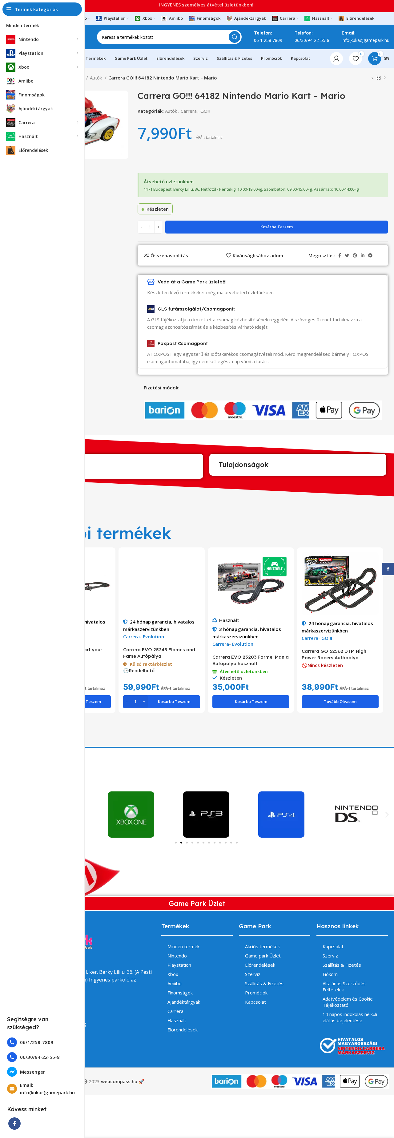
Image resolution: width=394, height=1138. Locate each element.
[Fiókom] (336, 58)
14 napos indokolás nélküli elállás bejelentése (350, 1017)
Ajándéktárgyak (183, 1002)
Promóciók (256, 993)
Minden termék (183, 946)
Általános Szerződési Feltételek (345, 986)
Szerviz (252, 974)
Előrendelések (182, 1029)
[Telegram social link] (370, 255)
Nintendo (177, 956)
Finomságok (180, 993)
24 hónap (140, 622)
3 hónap (228, 629)
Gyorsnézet (106, 562)
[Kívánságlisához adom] (106, 576)
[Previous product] (372, 78)
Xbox (172, 974)
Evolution (153, 636)
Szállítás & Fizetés (264, 983)
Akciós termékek (262, 946)
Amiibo (174, 983)
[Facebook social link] (14, 1123)
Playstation (179, 965)
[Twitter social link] (347, 255)
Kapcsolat (255, 1002)
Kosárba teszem (276, 227)
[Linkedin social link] (362, 255)
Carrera (189, 111)
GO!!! (205, 111)
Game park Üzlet (263, 956)
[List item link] (42, 1042)
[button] (387, 814)
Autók (96, 78)
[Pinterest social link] (355, 255)
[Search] (234, 37)
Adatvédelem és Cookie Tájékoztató (348, 1002)
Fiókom (330, 974)
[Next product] (385, 78)
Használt (229, 620)
